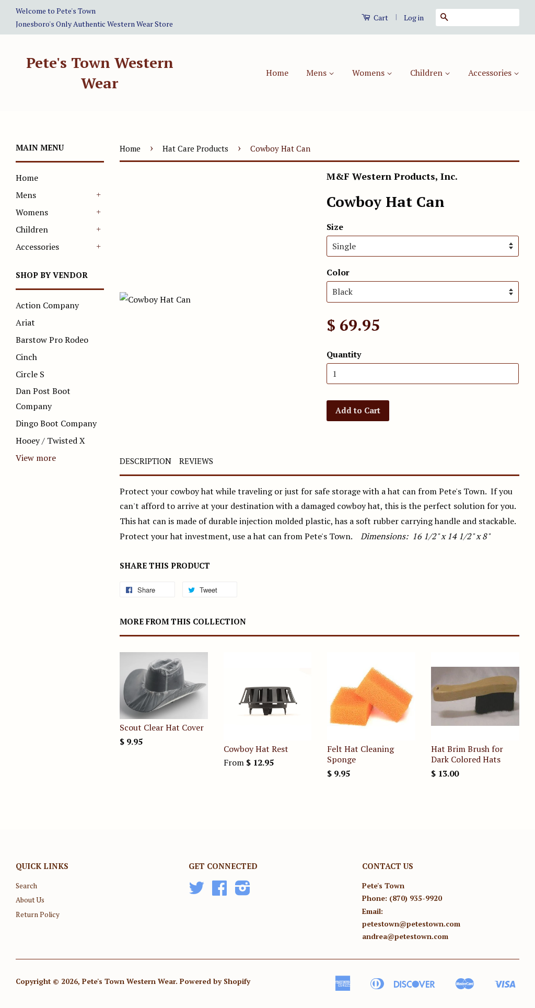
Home (277, 72)
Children (427, 72)
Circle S (30, 374)
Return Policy (38, 914)
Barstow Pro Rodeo (52, 339)
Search (26, 885)
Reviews (196, 461)
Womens (369, 72)
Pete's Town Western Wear (99, 72)
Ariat (25, 322)
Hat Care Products (195, 148)
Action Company (47, 305)
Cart (380, 17)
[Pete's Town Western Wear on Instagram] (243, 891)
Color (338, 272)
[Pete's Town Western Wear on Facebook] (219, 891)
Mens (317, 72)
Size (335, 227)
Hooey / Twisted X (50, 440)
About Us (30, 900)
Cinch (26, 357)
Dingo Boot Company (56, 423)
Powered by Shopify (215, 981)
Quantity (344, 354)
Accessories (491, 72)
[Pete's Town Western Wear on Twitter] (196, 891)
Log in (414, 17)
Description (145, 461)
